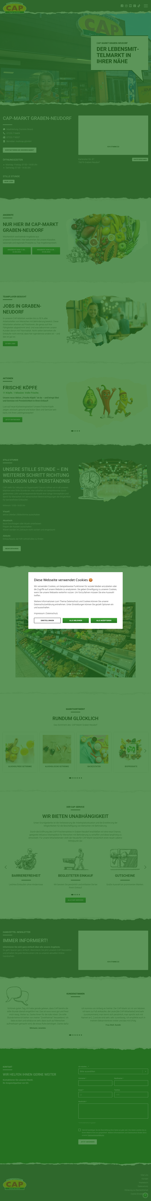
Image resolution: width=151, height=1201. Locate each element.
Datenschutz (52, 613)
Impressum (39, 613)
